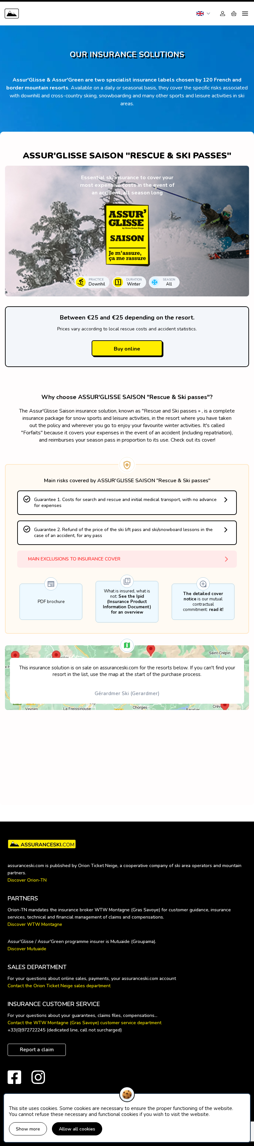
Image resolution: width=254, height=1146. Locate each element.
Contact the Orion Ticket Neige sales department (59, 986)
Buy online (127, 349)
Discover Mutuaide (27, 949)
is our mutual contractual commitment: (203, 601)
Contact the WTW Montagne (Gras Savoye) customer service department (84, 1023)
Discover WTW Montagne (35, 924)
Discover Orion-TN (27, 880)
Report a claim (37, 1049)
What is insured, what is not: (127, 602)
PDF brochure (51, 601)
